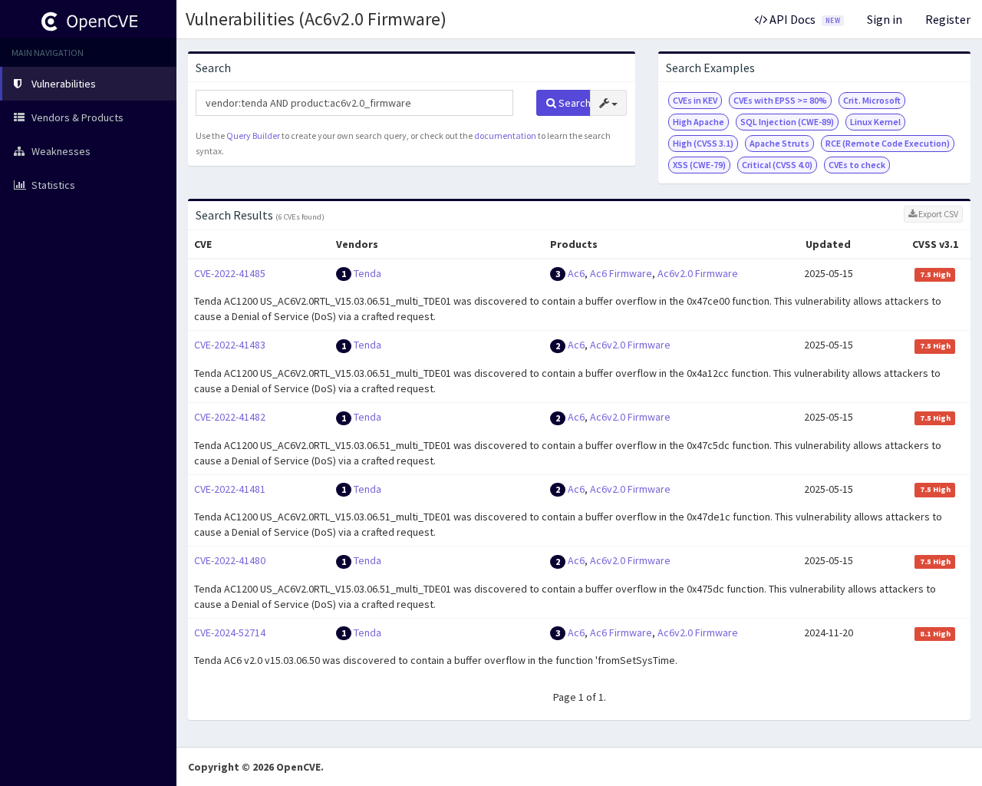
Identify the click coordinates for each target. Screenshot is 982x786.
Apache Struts (779, 143)
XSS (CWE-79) (699, 164)
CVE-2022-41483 (229, 345)
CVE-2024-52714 (229, 632)
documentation (505, 135)
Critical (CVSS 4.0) (777, 164)
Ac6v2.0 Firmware (697, 273)
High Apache (698, 121)
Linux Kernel (875, 121)
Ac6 (576, 273)
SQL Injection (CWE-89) (787, 121)
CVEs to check (857, 164)
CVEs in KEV (695, 100)
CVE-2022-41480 (229, 560)
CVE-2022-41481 (229, 489)
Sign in (884, 19)
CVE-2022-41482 (229, 417)
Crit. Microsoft (872, 100)
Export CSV (937, 214)
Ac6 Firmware (621, 273)
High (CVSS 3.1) (703, 143)
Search (573, 103)
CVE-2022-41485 (229, 273)
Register (947, 19)
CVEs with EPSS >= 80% (780, 100)
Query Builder (253, 135)
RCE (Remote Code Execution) (887, 143)
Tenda (367, 273)
